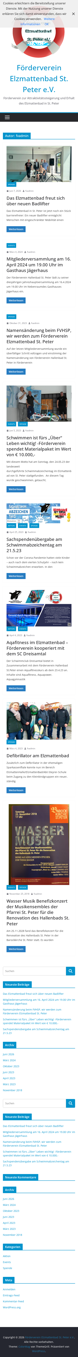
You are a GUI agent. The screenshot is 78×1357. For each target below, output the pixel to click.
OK (47, 24)
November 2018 (12, 1090)
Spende (11, 184)
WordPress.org (12, 1307)
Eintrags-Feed (11, 1295)
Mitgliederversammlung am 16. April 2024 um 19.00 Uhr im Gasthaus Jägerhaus (39, 264)
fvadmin (29, 190)
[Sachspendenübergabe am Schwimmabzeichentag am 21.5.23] (39, 513)
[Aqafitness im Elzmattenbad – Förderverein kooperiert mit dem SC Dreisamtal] (39, 608)
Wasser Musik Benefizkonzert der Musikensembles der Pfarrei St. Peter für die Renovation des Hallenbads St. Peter (38, 912)
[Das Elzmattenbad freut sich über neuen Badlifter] (39, 164)
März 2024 (9, 1060)
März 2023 (9, 1084)
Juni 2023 (8, 1072)
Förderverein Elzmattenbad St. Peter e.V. (39, 78)
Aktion (11, 525)
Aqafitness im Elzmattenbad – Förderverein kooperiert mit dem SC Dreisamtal (37, 648)
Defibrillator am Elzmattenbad (38, 756)
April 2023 (9, 1078)
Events (11, 245)
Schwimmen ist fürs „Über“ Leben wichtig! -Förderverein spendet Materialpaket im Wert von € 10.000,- (39, 446)
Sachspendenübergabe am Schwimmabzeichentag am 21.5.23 (34, 544)
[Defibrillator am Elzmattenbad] (39, 721)
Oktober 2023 (11, 1066)
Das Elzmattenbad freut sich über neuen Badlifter (36, 201)
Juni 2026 (8, 1054)
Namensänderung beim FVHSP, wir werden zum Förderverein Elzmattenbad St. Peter (39, 335)
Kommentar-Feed (13, 1301)
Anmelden (9, 1289)
